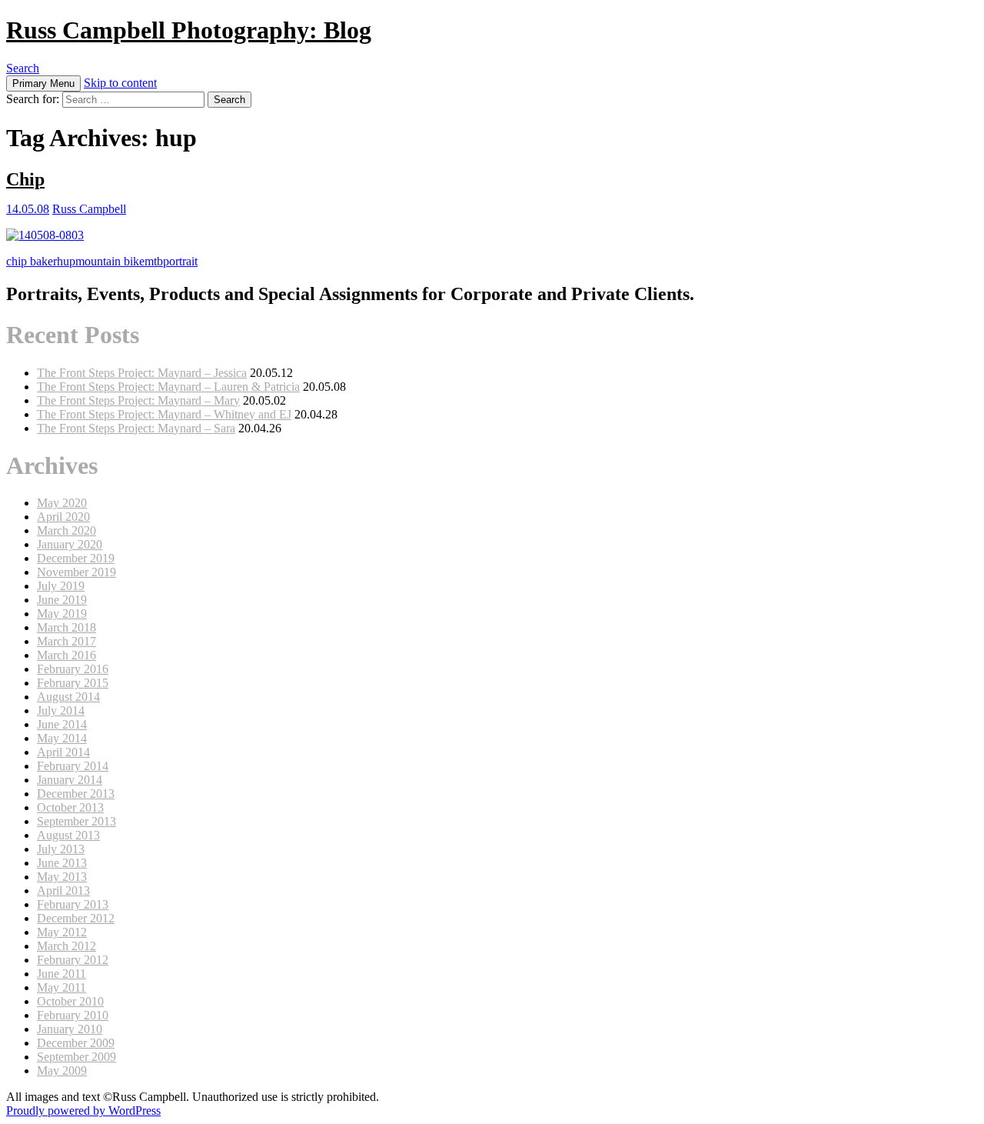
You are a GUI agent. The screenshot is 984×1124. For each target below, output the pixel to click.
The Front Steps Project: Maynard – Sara (136, 428)
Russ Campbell (89, 208)
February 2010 (72, 1015)
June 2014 (62, 724)
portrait (180, 261)
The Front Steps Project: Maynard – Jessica (142, 372)
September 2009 (76, 1056)
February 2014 (72, 765)
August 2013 (68, 835)
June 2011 (61, 973)
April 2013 (63, 890)
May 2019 (62, 613)
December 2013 (76, 793)
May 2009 (62, 1070)
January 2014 (69, 779)
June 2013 (62, 862)
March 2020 (66, 530)
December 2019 (76, 558)
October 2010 (70, 1001)
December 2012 (76, 918)
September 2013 (76, 821)
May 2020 (62, 502)
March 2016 (66, 655)
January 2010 (69, 1029)
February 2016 (72, 668)
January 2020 (69, 544)
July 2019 (61, 585)
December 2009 (76, 1042)
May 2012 (62, 932)
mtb (154, 261)
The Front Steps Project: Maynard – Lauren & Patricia (168, 386)
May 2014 (62, 738)
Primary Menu (43, 83)
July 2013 (61, 849)
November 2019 (76, 572)
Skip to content (120, 82)
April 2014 (63, 752)
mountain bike (110, 261)
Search (22, 68)
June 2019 (62, 599)
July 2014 (61, 710)
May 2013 (62, 876)
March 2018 (66, 627)
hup (66, 261)
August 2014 (68, 696)
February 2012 (72, 959)
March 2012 (66, 945)
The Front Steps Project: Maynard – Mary (138, 400)
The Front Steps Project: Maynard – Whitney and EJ (164, 414)
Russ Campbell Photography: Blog (188, 30)
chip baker (31, 261)
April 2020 (63, 516)
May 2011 (61, 987)
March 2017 (66, 641)
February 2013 (72, 904)
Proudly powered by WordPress (83, 1110)
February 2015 (72, 682)
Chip (25, 179)
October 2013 (70, 807)
